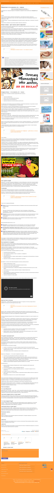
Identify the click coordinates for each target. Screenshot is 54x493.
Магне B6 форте (42, 113)
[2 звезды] (2, 431)
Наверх (51, 470)
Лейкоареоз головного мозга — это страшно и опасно (22, 49)
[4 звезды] (3, 431)
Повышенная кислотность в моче (45, 80)
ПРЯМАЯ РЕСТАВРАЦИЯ (3, 471)
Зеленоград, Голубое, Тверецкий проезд (25, 471)
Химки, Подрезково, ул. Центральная (25, 469)
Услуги (19, 3)
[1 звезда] (1, 431)
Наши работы (29, 3)
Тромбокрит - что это (28, 442)
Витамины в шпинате (43, 94)
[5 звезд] (4, 431)
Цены (33, 3)
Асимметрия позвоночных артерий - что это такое (14, 443)
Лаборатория (24, 3)
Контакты (37, 3)
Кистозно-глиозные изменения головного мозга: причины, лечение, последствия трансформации (46, 70)
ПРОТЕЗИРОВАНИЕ (3, 475)
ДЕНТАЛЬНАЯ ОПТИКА (3, 467)
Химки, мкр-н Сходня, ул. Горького (24, 465)
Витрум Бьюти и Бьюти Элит (44, 132)
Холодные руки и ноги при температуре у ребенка (21, 443)
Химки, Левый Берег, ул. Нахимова (25, 467)
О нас (16, 3)
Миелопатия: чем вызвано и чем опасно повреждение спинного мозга (7, 443)
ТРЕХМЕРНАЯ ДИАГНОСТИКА (4, 469)
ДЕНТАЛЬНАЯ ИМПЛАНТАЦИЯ (4, 473)
